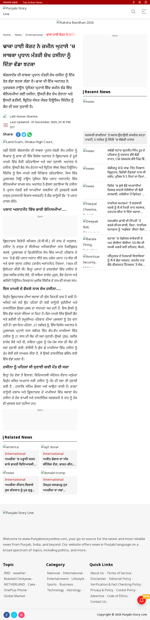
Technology (55, 590)
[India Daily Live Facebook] (18, 135)
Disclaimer (98, 579)
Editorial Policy (120, 579)
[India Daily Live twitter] (23, 135)
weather (19, 573)
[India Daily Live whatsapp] (29, 135)
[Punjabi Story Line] (16, 11)
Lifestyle (77, 579)
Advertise (97, 596)
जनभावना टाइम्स (10, 2)
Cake (31, 585)
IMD (7, 573)
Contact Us (98, 602)
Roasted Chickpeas (17, 579)
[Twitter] (139, 2)
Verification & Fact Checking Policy (115, 585)
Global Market (14, 596)
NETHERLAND (14, 585)
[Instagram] (146, 2)
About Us (97, 573)
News (18, 35)
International (34, 35)
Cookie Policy (126, 590)
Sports (52, 585)
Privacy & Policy (101, 590)
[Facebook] (133, 2)
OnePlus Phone (15, 590)
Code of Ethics (117, 596)
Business (66, 585)
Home (7, 35)
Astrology (74, 590)
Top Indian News (32, 2)
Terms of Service (119, 573)
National (53, 573)
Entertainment (58, 579)
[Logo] (75, 522)
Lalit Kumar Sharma (24, 117)
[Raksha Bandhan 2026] (75, 23)
